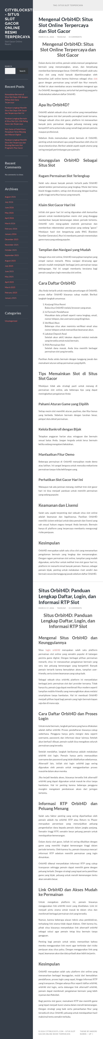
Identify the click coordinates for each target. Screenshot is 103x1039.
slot (95, 78)
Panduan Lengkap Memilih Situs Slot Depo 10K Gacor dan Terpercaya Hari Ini (16, 110)
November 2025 (11, 245)
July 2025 (9, 266)
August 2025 (10, 261)
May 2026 (9, 213)
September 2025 (12, 255)
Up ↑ (91, 1034)
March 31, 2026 (46, 37)
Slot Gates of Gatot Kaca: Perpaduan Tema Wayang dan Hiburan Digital (15, 132)
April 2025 (9, 282)
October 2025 (11, 250)
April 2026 (9, 218)
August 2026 (10, 197)
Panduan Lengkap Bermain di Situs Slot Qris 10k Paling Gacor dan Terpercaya (16, 121)
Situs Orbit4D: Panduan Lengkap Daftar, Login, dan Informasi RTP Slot (67, 596)
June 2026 (9, 207)
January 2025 (10, 298)
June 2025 (9, 271)
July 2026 (9, 202)
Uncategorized (11, 321)
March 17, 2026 (46, 608)
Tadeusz (61, 37)
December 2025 (11, 239)
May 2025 (9, 276)
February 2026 (11, 229)
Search (8, 66)
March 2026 (10, 223)
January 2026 (10, 234)
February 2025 (11, 292)
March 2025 (10, 287)
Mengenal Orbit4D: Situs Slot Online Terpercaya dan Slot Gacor (66, 25)
